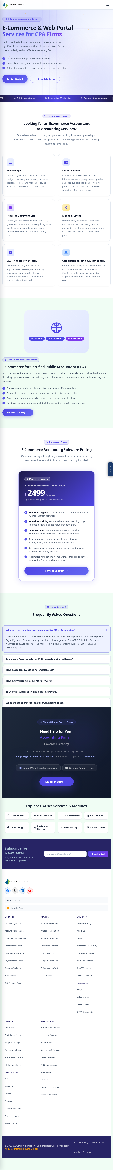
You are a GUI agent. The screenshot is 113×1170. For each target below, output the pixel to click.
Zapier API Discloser (49, 1094)
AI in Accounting (84, 923)
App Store (15, 900)
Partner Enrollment (13, 1050)
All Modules (96, 815)
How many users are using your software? (29, 680)
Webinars (9, 1101)
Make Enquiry (54, 781)
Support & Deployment (51, 960)
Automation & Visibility (87, 945)
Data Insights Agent (13, 983)
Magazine (9, 1086)
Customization (72, 815)
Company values (12, 1116)
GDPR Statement (12, 1123)
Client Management (13, 945)
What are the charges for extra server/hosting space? (35, 702)
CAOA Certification (13, 1108)
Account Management (14, 930)
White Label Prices (13, 1035)
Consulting (17, 827)
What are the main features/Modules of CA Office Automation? (40, 629)
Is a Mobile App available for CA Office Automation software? (39, 658)
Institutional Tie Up (49, 938)
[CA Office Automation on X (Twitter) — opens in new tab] (15, 890)
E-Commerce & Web (49, 968)
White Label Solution (50, 930)
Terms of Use (97, 1142)
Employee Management (15, 953)
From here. (91, 756)
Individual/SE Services (50, 1027)
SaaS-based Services (49, 923)
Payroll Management (14, 960)
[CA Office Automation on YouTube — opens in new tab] (30, 890)
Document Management (15, 938)
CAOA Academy (83, 1004)
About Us (81, 930)
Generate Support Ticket (81, 767)
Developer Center (48, 1057)
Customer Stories (42, 827)
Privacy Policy (81, 1142)
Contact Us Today (16, 412)
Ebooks (8, 1093)
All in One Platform (85, 960)
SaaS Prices (9, 1027)
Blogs (79, 989)
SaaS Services (44, 815)
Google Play (15, 907)
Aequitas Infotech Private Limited (21, 1148)
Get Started (16, 78)
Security (44, 1079)
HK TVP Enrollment (13, 1064)
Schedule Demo (46, 78)
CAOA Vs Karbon (84, 968)
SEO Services (17, 815)
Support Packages (13, 1042)
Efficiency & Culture (85, 953)
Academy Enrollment (14, 1057)
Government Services (50, 1050)
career (7, 1078)
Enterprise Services (49, 1035)
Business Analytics (13, 968)
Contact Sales (97, 827)
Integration (46, 1072)
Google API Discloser (50, 1087)
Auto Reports (10, 975)
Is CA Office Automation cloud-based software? (31, 691)
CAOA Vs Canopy (84, 975)
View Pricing (71, 827)
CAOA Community (85, 1012)
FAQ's (79, 938)
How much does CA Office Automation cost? (30, 669)
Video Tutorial (83, 997)
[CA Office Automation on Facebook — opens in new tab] (8, 890)
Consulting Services (49, 945)
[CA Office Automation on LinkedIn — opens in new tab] (22, 890)
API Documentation (49, 1064)
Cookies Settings (82, 1151)
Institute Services (48, 1042)
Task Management (13, 923)
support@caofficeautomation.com (35, 756)
